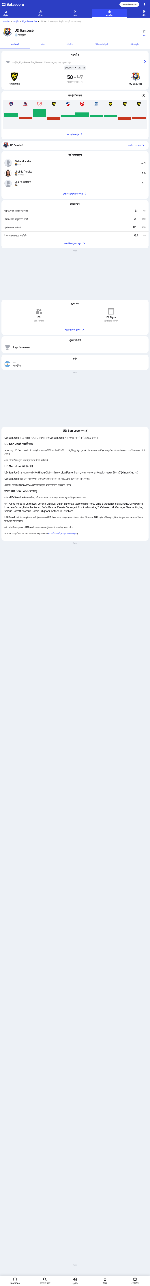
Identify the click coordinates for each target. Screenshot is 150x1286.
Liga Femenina (29, 21)
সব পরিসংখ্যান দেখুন (72, 243)
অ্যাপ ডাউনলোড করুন (129, 4)
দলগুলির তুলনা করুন (134, 145)
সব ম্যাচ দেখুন (73, 134)
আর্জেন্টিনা (16, 21)
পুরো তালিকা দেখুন (72, 329)
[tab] (15, 44)
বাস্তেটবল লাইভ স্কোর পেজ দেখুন (62, 533)
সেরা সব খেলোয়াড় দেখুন (73, 193)
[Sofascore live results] (15, 4)
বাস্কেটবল (6, 21)
